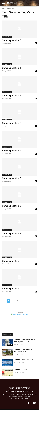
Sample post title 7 (11, 233)
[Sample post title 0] (19, 29)
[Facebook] (28, 403)
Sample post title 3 (11, 123)
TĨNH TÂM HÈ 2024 (20, 369)
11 (35, 43)
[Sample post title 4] (19, 139)
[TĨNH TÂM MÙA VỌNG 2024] (7, 362)
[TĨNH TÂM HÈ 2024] (7, 372)
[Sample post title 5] (19, 167)
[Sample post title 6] (19, 194)
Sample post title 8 (11, 261)
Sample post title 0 (11, 40)
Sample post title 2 (11, 95)
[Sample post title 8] (19, 249)
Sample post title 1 (11, 68)
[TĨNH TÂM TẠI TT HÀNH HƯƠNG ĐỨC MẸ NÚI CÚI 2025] (7, 342)
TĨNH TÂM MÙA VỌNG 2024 (23, 359)
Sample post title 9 (11, 288)
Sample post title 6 (11, 206)
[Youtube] (34, 403)
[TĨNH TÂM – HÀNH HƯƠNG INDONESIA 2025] (7, 352)
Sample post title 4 (11, 150)
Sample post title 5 (11, 178)
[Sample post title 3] (19, 111)
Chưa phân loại (7, 36)
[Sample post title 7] (19, 222)
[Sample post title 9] (19, 277)
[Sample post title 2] (19, 84)
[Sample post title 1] (19, 56)
